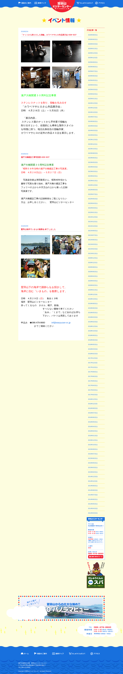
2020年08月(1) (93, 267)
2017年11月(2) (92, 363)
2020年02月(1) (93, 285)
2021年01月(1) (93, 253)
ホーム (25, 653)
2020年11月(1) (92, 262)
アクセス (100, 3)
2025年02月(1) (93, 94)
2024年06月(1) (93, 121)
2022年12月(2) (93, 185)
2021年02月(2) (93, 249)
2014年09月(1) (93, 485)
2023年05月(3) (93, 162)
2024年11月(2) (92, 108)
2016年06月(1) (93, 417)
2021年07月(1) (93, 235)
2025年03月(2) (93, 89)
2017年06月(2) (93, 376)
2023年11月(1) (92, 144)
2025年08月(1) (93, 66)
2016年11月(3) (92, 403)
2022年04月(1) (93, 203)
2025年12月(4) (93, 53)
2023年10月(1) (93, 148)
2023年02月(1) (93, 176)
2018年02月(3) (93, 353)
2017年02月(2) (93, 394)
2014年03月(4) (93, 513)
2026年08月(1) (93, 35)
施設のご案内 (24, 3)
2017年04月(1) (93, 385)
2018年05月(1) (93, 344)
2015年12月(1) (93, 440)
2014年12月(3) (93, 476)
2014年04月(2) (93, 508)
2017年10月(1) (93, 367)
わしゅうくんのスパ (85, 3)
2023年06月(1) (93, 158)
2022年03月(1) (93, 208)
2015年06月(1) (93, 458)
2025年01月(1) (93, 98)
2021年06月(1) (93, 240)
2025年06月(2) (93, 76)
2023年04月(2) (93, 167)
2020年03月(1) (93, 281)
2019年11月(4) (92, 294)
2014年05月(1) (93, 504)
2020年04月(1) (93, 276)
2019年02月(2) (93, 322)
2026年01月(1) (93, 48)
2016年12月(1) (93, 399)
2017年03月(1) (93, 390)
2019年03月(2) (93, 317)
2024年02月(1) (93, 135)
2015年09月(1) (93, 449)
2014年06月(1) (93, 499)
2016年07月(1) (93, 413)
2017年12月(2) (93, 358)
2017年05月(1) (93, 381)
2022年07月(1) (93, 194)
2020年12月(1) (93, 258)
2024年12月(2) (93, 103)
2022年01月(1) (93, 212)
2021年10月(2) (93, 226)
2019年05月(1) (93, 312)
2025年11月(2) (92, 57)
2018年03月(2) (93, 349)
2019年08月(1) (93, 303)
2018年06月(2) (93, 340)
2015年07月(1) (93, 454)
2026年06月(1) (93, 39)
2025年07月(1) (93, 71)
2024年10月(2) (93, 112)
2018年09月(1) (93, 335)
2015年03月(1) (93, 467)
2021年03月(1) (93, 244)
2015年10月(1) (93, 444)
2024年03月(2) (93, 130)
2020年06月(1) (93, 271)
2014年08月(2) (93, 490)
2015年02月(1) (93, 472)
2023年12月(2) (93, 139)
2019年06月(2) (93, 308)
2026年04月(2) (93, 44)
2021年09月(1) (93, 230)
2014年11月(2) (92, 481)
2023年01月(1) (93, 180)
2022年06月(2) (93, 199)
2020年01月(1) (93, 290)
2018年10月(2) (93, 331)
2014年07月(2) (93, 495)
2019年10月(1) (93, 299)
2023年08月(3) (93, 153)
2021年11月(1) (92, 221)
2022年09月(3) (93, 189)
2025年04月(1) (93, 85)
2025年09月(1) (93, 62)
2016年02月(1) (93, 431)
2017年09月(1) (93, 372)
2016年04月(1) (93, 426)
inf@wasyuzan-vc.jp (61, 322)
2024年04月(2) (93, 126)
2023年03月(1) (93, 171)
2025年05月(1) (93, 80)
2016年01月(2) (93, 435)
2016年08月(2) (93, 408)
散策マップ (40, 3)
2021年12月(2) (93, 217)
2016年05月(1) (93, 422)
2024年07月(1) (93, 117)
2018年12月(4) (93, 326)
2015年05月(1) (93, 463)
